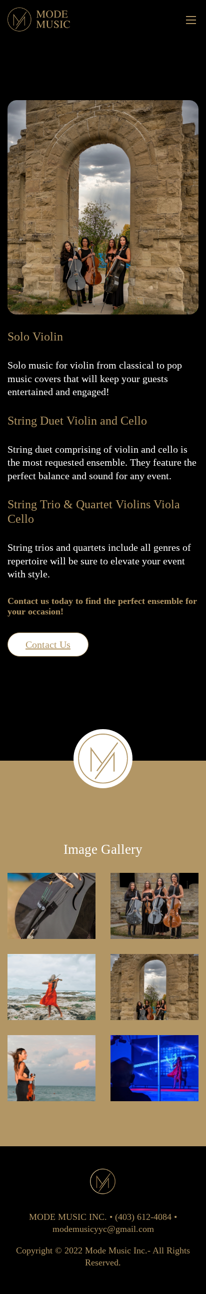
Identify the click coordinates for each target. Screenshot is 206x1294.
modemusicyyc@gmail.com (103, 1229)
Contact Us (48, 644)
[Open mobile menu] (191, 20)
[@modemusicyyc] (52, 906)
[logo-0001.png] (39, 19)
